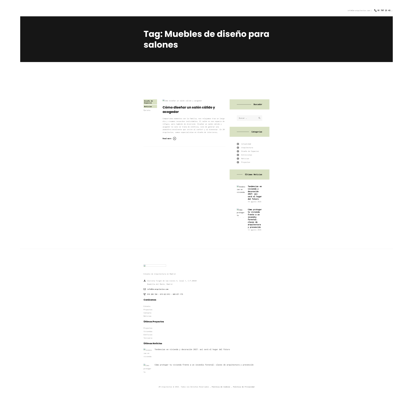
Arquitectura (247, 147)
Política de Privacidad (243, 387)
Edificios (148, 335)
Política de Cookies (221, 387)
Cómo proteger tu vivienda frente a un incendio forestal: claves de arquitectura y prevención (255, 218)
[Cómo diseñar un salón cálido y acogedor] (186, 101)
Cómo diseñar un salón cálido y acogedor (189, 109)
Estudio (147, 306)
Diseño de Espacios (148, 102)
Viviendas (148, 331)
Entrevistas (246, 155)
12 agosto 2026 (254, 230)
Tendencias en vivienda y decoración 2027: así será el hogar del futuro (255, 192)
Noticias (148, 106)
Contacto (147, 313)
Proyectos (245, 162)
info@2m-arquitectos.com (157, 289)
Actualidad (246, 144)
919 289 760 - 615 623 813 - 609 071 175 (165, 294)
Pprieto (147, 110)
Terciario (148, 338)
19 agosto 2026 (254, 202)
